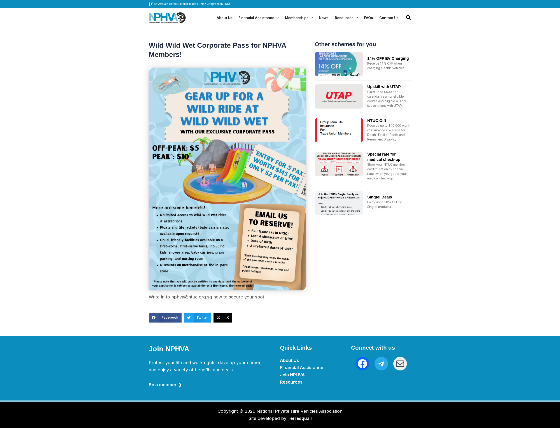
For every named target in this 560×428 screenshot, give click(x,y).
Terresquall (300, 418)
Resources (291, 382)
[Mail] (400, 363)
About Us (289, 360)
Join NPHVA (292, 374)
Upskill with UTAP (384, 86)
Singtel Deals (379, 197)
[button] (276, 18)
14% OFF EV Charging (388, 58)
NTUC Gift (376, 120)
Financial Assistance (301, 367)
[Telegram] (381, 363)
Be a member (163, 384)
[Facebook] (362, 363)
